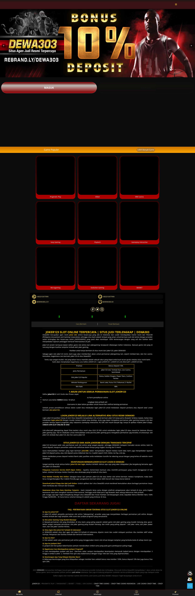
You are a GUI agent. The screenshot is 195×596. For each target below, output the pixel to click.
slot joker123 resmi (60, 354)
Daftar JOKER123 (89, 362)
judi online (76, 572)
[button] (4, 46)
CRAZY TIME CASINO (101, 583)
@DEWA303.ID (108, 302)
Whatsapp (97, 594)
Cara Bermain (81, 324)
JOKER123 (36, 583)
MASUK (49, 87)
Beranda (19, 594)
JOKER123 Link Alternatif (120, 362)
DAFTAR (146, 87)
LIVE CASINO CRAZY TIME (146, 583)
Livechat (58, 594)
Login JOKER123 (104, 362)
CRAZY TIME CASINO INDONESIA (123, 583)
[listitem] (12, 104)
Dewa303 (46, 335)
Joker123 (46, 345)
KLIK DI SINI (97, 430)
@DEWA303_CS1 (43, 302)
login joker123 (99, 408)
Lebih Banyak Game (145, 149)
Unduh (136, 594)
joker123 (46, 445)
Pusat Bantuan (113, 324)
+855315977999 (42, 297)
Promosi (175, 594)
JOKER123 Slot (137, 362)
